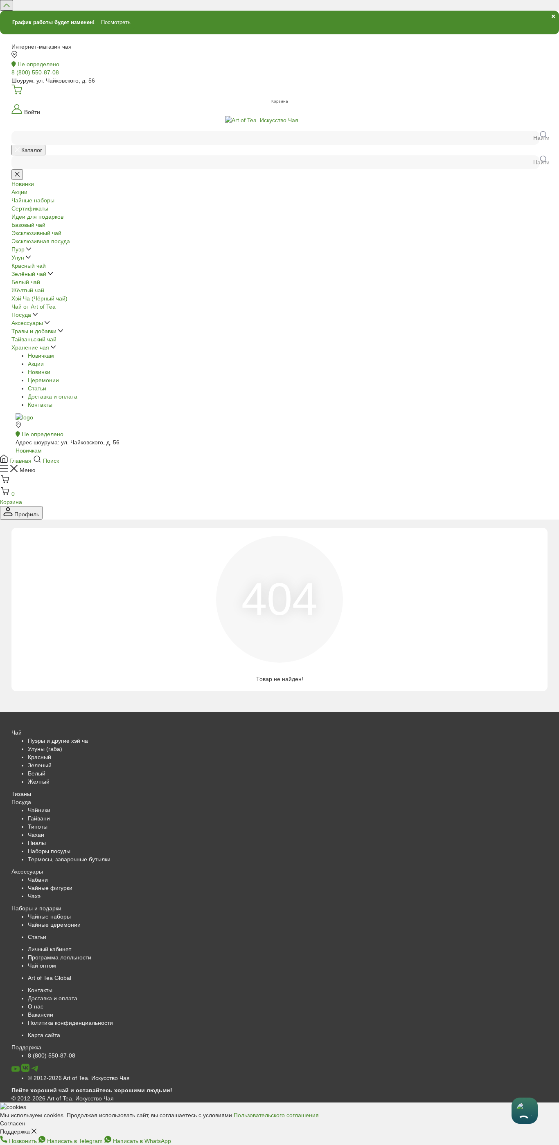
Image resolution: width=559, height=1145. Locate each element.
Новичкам (41, 355)
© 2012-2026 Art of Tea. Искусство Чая (79, 1078)
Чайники (39, 810)
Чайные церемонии (54, 924)
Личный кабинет (49, 949)
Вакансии (40, 1014)
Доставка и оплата (52, 396)
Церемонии (43, 380)
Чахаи (36, 834)
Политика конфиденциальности (70, 1023)
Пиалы (37, 843)
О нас (35, 1006)
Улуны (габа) (45, 749)
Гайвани (39, 818)
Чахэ (34, 896)
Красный (39, 757)
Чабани (38, 879)
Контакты (40, 404)
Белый (36, 773)
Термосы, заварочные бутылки (69, 859)
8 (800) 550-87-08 (51, 1055)
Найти (540, 137)
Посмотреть (116, 22)
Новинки (39, 372)
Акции (36, 364)
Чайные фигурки (50, 888)
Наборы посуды (49, 851)
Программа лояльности (59, 957)
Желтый (39, 781)
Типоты (37, 826)
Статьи (37, 388)
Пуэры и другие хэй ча (58, 740)
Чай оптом (42, 965)
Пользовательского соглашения (276, 1115)
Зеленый (40, 765)
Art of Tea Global (49, 978)
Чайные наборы (49, 916)
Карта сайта (44, 1035)
